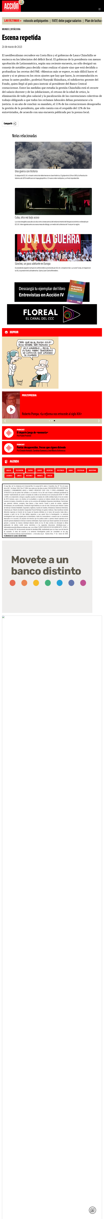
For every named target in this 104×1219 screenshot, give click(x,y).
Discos (49, 476)
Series (39, 470)
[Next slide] (99, 920)
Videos (8, 470)
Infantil (40, 476)
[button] (49, 420)
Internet (29, 476)
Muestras (92, 470)
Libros (19, 476)
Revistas (50, 470)
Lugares (9, 476)
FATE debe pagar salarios (53, 21)
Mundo (5, 29)
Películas (80, 470)
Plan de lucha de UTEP (85, 21)
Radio (71, 470)
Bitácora (15, 29)
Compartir (8, 123)
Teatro (30, 470)
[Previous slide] (5, 920)
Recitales (60, 470)
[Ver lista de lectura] (92, 1210)
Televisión (19, 470)
